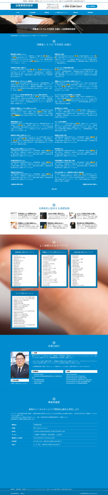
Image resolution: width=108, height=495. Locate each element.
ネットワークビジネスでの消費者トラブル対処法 (68, 94)
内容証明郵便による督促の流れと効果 (65, 160)
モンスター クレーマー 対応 (49, 268)
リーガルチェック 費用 (77, 268)
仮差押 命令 (16, 282)
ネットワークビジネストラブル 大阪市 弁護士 (24, 298)
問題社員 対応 (75, 255)
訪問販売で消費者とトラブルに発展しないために (24, 108)
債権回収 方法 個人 (18, 277)
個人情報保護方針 (15, 493)
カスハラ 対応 (46, 277)
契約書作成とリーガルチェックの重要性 (21, 81)
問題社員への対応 (59, 54)
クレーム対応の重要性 (60, 121)
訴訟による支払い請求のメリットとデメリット (23, 148)
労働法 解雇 (75, 257)
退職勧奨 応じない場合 (77, 262)
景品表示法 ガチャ (47, 266)
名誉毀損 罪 (45, 262)
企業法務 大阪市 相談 (18, 303)
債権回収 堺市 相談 (18, 301)
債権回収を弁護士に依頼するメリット (21, 135)
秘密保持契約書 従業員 (77, 274)
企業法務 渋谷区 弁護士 (19, 323)
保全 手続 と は (17, 255)
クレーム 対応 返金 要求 (48, 255)
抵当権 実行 (16, 266)
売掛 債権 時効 (17, 262)
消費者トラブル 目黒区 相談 (20, 317)
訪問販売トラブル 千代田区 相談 (21, 300)
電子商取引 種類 (46, 269)
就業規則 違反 (75, 265)
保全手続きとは (59, 148)
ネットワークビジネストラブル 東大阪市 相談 (24, 324)
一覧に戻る (54, 189)
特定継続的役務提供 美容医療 (50, 259)
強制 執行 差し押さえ (18, 260)
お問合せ (92, 6)
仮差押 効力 (16, 259)
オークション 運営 (47, 276)
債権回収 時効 (17, 285)
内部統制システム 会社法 (78, 285)
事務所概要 (90, 12)
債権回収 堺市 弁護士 (18, 312)
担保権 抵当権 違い (18, 274)
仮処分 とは (16, 276)
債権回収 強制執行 (18, 279)
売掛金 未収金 (75, 263)
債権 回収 (74, 280)
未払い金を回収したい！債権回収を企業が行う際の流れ (69, 172)
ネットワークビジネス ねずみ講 (50, 282)
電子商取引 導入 (46, 265)
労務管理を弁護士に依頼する (18, 67)
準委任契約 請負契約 (77, 269)
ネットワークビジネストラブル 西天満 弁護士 (24, 310)
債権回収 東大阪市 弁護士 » (90, 184)
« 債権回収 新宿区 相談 (17, 184)
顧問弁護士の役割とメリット (18, 54)
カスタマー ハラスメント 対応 (50, 279)
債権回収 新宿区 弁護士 (19, 320)
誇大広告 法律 (46, 285)
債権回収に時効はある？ (17, 172)
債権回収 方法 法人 (18, 271)
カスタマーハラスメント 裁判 (50, 280)
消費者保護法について (16, 121)
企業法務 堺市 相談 (18, 318)
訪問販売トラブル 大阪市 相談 (21, 314)
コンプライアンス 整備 (77, 259)
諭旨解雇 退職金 (76, 266)
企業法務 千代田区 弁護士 (19, 321)
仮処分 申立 (16, 265)
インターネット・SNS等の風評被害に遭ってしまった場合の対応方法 (29, 94)
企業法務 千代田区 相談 (19, 307)
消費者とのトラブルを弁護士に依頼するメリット (68, 81)
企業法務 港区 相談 (18, 309)
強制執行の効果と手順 (60, 135)
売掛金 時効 (16, 280)
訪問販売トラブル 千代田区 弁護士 (22, 304)
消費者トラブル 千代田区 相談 (21, 306)
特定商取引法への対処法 (61, 108)
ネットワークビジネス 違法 (49, 260)
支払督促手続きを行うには (18, 160)
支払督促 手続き (17, 283)
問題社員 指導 (75, 260)
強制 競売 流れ (17, 263)
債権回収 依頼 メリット (19, 269)
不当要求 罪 (45, 274)
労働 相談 (74, 282)
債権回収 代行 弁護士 (18, 268)
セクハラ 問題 (75, 277)
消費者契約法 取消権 (48, 257)
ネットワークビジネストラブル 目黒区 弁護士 (24, 297)
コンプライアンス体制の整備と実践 (64, 67)
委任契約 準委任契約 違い (78, 276)
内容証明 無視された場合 (19, 257)
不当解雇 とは (75, 272)
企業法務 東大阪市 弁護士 (19, 326)
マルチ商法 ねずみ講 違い (49, 263)
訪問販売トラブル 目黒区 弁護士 (21, 315)
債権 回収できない (18, 272)
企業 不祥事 (75, 271)
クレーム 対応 (46, 283)
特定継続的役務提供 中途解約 (50, 272)
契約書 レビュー (76, 279)
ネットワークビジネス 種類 (49, 271)
